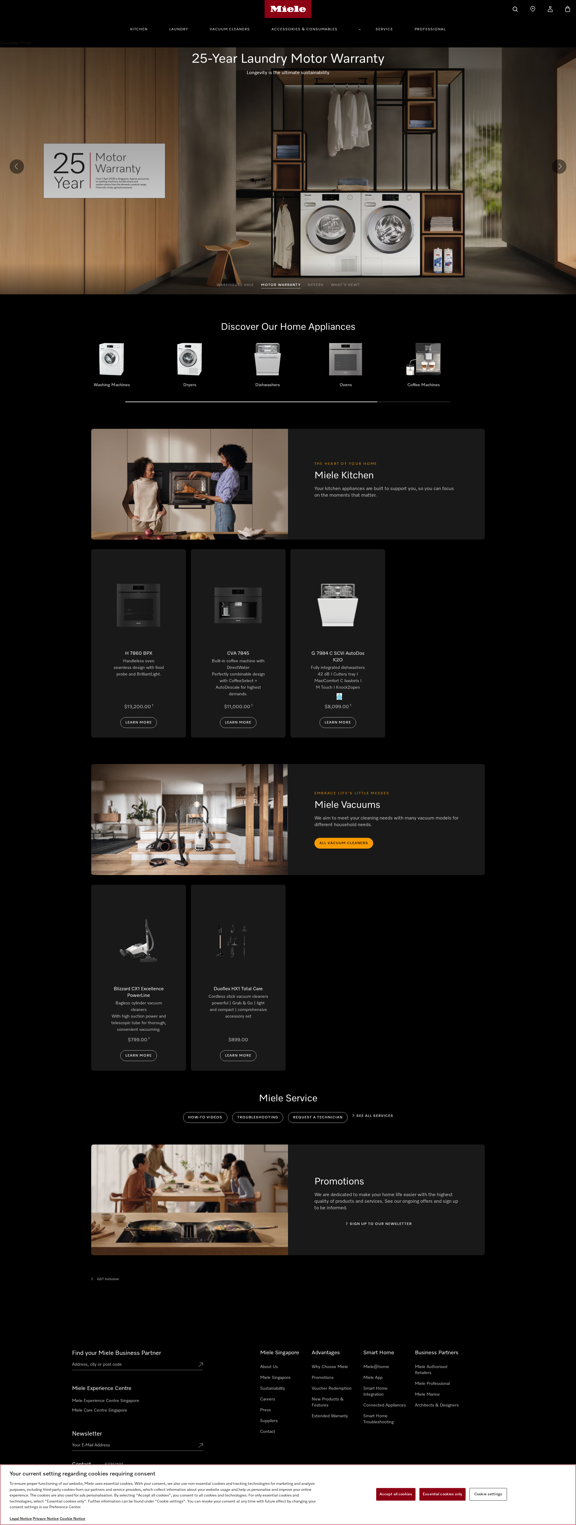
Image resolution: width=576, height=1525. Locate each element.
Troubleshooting (257, 1117)
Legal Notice (21, 1519)
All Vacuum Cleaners (344, 843)
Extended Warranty (330, 1416)
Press (265, 1410)
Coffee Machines (423, 367)
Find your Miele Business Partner (116, 1353)
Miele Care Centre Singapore (99, 1410)
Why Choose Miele (330, 1367)
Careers (267, 1399)
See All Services (374, 1116)
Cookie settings (488, 1494)
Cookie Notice (72, 1519)
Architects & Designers (437, 1405)
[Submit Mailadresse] (200, 1446)
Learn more (138, 722)
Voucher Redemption (332, 1388)
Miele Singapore (275, 1378)
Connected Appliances (384, 1405)
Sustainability (272, 1388)
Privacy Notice (46, 1519)
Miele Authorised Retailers (431, 1370)
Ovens (345, 367)
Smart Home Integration (375, 1391)
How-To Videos (205, 1117)
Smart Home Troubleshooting (378, 1419)
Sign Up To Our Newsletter (381, 1224)
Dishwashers (267, 367)
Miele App (372, 1378)
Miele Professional (432, 1384)
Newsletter (87, 1434)
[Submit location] (200, 1365)
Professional (430, 29)
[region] (288, 1494)
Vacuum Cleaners (230, 29)
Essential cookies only (442, 1494)
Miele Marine (427, 1394)
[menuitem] (142, 28)
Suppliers (269, 1421)
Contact (267, 1432)
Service (384, 29)
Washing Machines (111, 367)
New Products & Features (328, 1402)
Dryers (189, 367)
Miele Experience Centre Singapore (105, 1401)
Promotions (323, 1378)
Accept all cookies (396, 1494)
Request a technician (318, 1117)
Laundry (178, 29)
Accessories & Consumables (305, 29)
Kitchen (139, 29)
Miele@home (376, 1367)
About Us (269, 1367)
